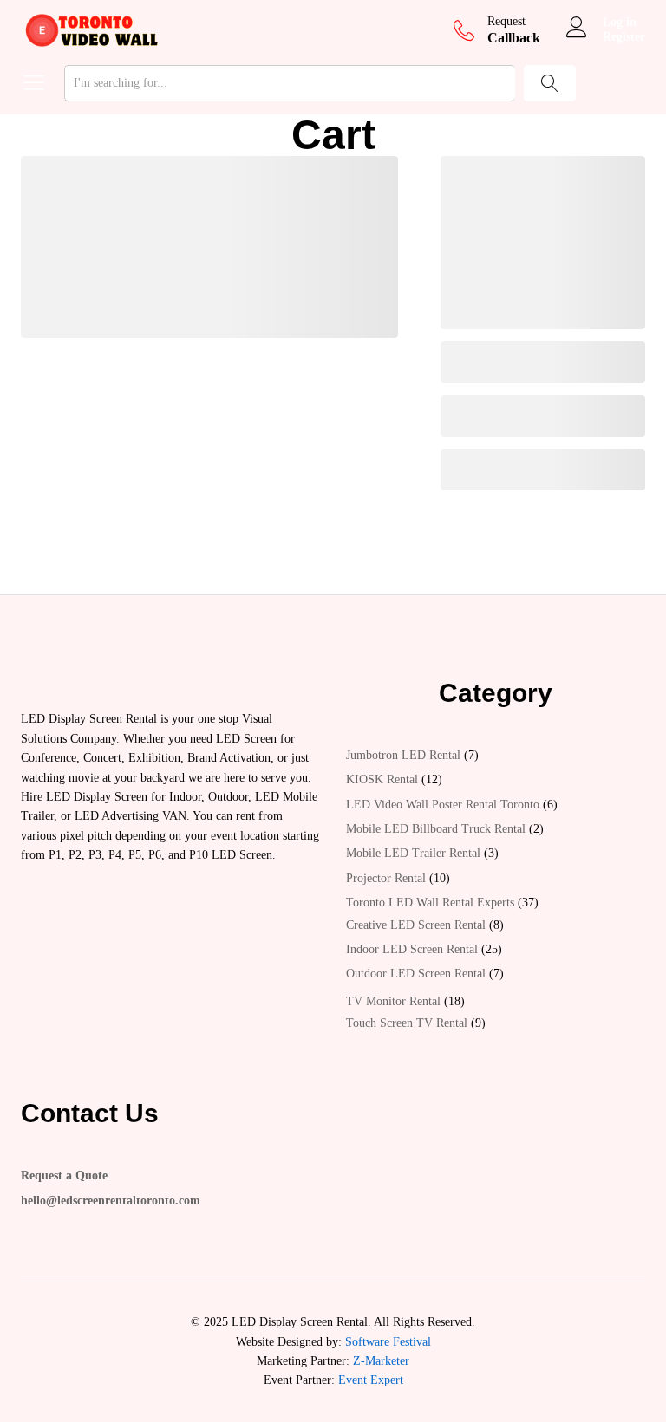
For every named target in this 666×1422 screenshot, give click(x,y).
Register (624, 36)
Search (550, 83)
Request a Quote (64, 1175)
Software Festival (388, 1341)
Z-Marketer (381, 1360)
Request (506, 21)
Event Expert (370, 1379)
